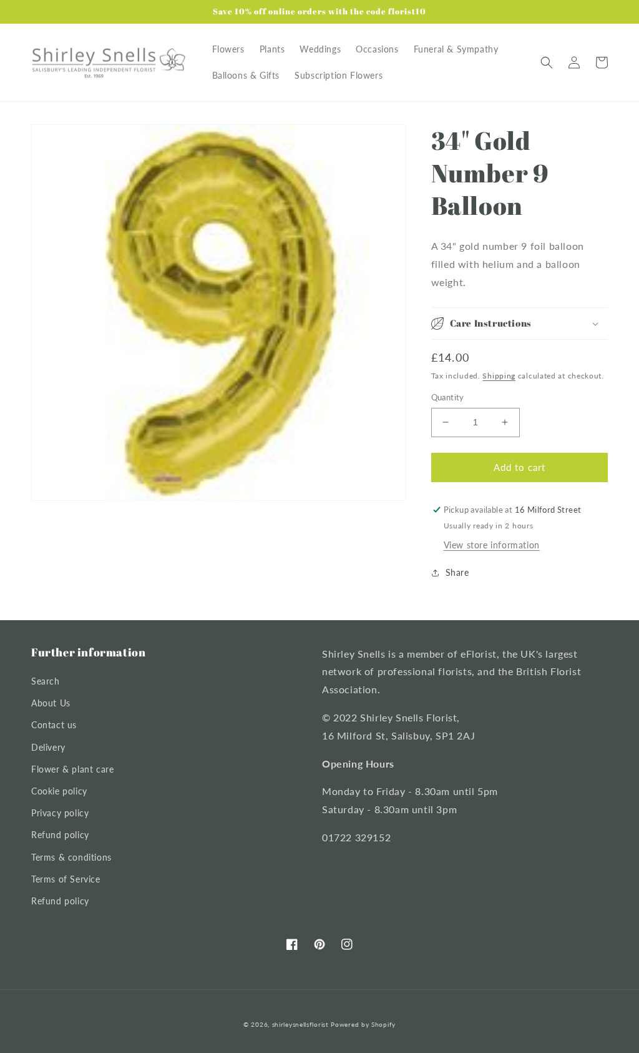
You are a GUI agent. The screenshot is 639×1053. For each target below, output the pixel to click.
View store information (492, 545)
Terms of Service (65, 879)
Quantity (447, 397)
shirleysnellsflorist (300, 1024)
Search (45, 681)
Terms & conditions (71, 857)
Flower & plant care (72, 769)
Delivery (48, 747)
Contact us (54, 724)
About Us (51, 703)
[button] (546, 62)
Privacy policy (60, 813)
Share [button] (457, 572)
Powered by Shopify (363, 1024)
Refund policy (60, 834)
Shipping (498, 375)
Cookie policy (59, 791)
